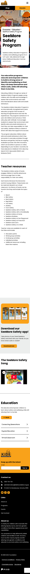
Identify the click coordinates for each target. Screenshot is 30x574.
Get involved (5, 513)
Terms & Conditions (8, 560)
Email (2, 465)
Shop (8, 8)
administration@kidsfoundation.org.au (16, 485)
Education (16, 29)
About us (4, 502)
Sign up (24, 468)
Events (3, 509)
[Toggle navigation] (27, 3)
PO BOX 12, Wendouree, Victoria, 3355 (16, 488)
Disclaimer (17, 564)
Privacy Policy (20, 560)
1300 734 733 (8, 482)
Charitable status (7, 564)
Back (7, 417)
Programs (6, 29)
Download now (9, 346)
